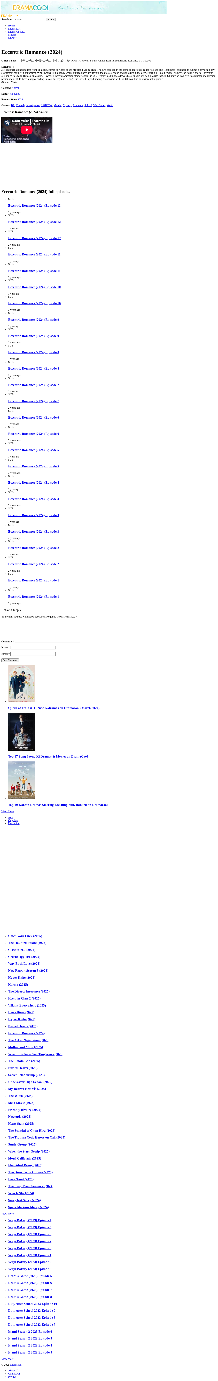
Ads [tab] (10, 817)
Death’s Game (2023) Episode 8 (30, 1297)
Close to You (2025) (21, 950)
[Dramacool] (84, 12)
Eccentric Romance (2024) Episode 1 (33, 580)
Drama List (14, 28)
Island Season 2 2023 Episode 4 (30, 1345)
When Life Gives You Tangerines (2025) (35, 1054)
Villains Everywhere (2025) (27, 1005)
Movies (12, 34)
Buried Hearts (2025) (22, 1026)
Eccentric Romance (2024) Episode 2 (33, 548)
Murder (57, 105)
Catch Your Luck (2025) (25, 936)
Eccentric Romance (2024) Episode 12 (34, 222)
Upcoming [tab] (14, 823)
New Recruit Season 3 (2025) (28, 970)
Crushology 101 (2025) (24, 957)
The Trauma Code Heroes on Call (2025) (36, 1137)
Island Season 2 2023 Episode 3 (30, 1352)
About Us (13, 1370)
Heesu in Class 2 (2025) (24, 998)
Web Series (99, 105)
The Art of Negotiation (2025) (28, 1040)
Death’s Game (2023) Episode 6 (30, 1283)
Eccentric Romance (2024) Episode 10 (34, 287)
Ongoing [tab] (13, 820)
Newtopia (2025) (19, 1116)
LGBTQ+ (46, 105)
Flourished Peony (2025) (25, 1165)
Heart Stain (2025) (21, 1123)
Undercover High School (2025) (30, 1082)
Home (11, 25)
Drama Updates (16, 31)
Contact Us (14, 1373)
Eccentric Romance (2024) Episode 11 (34, 254)
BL (13, 105)
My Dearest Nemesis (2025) (27, 1089)
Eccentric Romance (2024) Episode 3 (33, 515)
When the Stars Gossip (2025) (29, 1151)
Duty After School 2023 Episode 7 (31, 1324)
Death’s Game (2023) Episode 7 (30, 1290)
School (88, 105)
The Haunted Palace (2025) (27, 943)
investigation (33, 105)
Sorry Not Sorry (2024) (24, 1200)
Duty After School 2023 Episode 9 (31, 1310)
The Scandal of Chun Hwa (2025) (31, 1130)
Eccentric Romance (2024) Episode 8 (33, 352)
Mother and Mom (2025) (25, 1047)
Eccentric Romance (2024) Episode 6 (33, 417)
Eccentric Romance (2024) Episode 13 (34, 205)
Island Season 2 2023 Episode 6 (30, 1331)
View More (7, 811)
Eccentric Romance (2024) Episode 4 (33, 482)
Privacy (12, 1376)
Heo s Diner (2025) (21, 1012)
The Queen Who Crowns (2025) (30, 1172)
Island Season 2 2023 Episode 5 (30, 1338)
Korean (16, 87)
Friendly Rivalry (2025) (24, 1110)
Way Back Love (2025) (24, 963)
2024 (20, 99)
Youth (110, 105)
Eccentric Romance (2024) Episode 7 (33, 385)
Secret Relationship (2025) (26, 1075)
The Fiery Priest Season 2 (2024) (30, 1186)
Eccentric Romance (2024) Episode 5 (33, 450)
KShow (12, 37)
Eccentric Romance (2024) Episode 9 (33, 319)
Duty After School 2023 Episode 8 (31, 1317)
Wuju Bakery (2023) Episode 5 (29, 1227)
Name (5, 647)
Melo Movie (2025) (21, 1103)
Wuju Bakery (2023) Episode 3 (29, 1269)
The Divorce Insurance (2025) (29, 991)
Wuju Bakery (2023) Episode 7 (29, 1241)
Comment (7, 641)
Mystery (67, 105)
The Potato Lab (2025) (24, 1061)
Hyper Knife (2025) (21, 977)
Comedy (20, 105)
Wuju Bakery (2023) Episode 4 (29, 1220)
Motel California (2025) (24, 1158)
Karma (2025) (18, 984)
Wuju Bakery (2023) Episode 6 (29, 1234)
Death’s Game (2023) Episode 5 (30, 1276)
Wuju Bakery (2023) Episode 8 (29, 1248)
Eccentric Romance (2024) (26, 1033)
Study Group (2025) (22, 1144)
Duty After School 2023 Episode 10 (32, 1304)
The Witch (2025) (20, 1096)
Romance (78, 105)
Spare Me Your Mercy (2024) (28, 1207)
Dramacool (16, 1364)
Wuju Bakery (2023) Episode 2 (29, 1262)
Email (5, 653)
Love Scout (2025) (21, 1179)
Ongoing (15, 93)
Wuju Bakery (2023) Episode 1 (29, 1255)
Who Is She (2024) (21, 1193)
